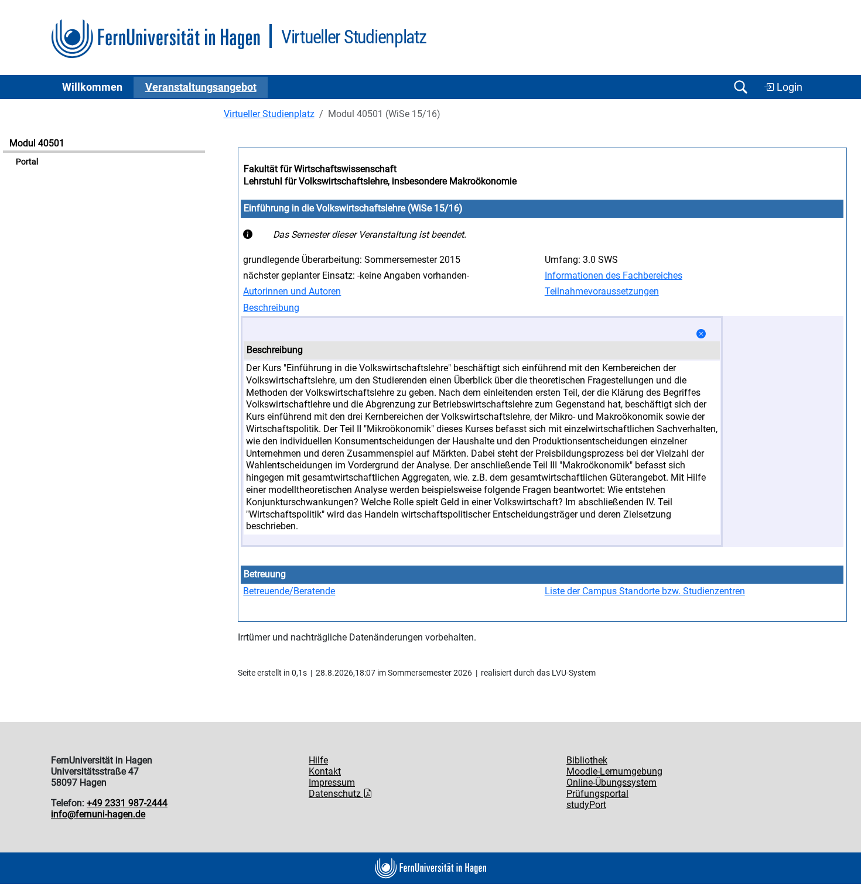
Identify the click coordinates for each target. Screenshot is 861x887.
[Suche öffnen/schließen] (740, 87)
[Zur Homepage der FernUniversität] (155, 39)
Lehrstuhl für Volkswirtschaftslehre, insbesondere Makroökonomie (380, 181)
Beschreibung (271, 307)
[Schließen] (701, 334)
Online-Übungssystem (611, 782)
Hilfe (318, 760)
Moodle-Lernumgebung (614, 771)
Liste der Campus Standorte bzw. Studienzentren (645, 591)
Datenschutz (336, 793)
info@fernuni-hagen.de (98, 814)
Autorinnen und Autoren (292, 291)
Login (788, 87)
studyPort (586, 804)
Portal (27, 162)
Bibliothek (586, 760)
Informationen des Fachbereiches (613, 275)
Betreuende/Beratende (289, 591)
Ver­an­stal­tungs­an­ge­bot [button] (201, 87)
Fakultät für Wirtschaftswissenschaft (320, 168)
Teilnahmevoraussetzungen (602, 291)
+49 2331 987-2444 (127, 803)
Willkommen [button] (92, 87)
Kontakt (325, 771)
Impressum (332, 782)
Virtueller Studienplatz (269, 113)
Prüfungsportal (597, 793)
